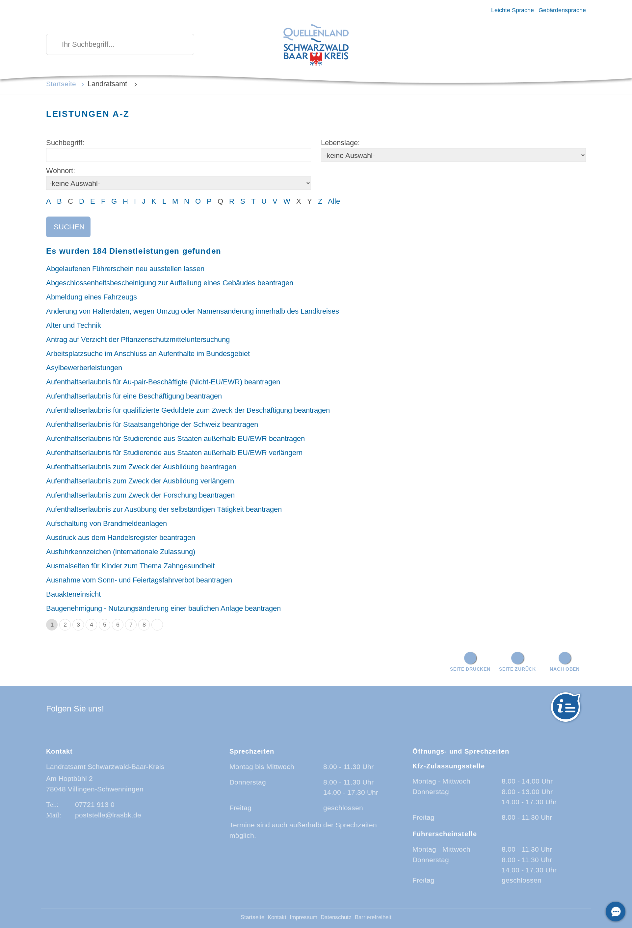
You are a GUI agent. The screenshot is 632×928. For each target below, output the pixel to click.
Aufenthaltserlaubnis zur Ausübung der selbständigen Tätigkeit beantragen (164, 509)
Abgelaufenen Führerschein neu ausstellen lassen (125, 269)
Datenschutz (336, 917)
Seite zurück (517, 669)
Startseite (61, 84)
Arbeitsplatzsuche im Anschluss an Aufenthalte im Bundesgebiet (148, 353)
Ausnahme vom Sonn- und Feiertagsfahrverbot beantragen (139, 580)
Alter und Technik (73, 325)
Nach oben (564, 669)
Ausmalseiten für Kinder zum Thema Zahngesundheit (130, 566)
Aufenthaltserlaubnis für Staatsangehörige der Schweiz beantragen (152, 424)
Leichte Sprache (512, 10)
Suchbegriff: (65, 143)
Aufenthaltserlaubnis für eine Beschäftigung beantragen (134, 396)
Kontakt (277, 917)
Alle (334, 201)
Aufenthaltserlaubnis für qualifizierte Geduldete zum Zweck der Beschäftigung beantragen (188, 410)
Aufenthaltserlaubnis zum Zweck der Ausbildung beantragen (141, 467)
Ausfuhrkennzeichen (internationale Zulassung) (120, 552)
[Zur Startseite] (316, 45)
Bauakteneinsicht (73, 594)
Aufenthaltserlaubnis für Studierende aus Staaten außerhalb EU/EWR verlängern (174, 453)
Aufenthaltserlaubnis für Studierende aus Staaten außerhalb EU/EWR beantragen (175, 438)
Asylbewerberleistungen (84, 368)
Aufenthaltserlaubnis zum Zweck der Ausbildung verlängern (140, 481)
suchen (69, 227)
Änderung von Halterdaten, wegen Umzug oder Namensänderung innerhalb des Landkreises (192, 311)
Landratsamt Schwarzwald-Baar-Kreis (105, 766)
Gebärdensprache (562, 10)
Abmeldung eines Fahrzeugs (91, 297)
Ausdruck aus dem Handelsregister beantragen (120, 537)
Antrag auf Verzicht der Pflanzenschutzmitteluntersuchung (138, 339)
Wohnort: (60, 171)
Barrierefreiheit (373, 917)
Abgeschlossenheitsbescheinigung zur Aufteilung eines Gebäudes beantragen (169, 283)
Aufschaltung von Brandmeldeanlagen (106, 523)
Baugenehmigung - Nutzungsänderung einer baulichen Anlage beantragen (163, 608)
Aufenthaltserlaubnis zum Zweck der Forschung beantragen (140, 495)
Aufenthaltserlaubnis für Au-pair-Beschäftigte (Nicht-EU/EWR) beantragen (163, 382)
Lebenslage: (340, 143)
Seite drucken (470, 669)
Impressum (303, 917)
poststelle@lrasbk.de (108, 815)
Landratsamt (108, 84)
